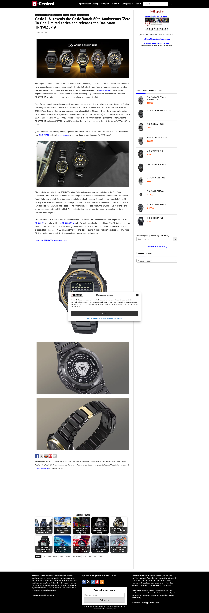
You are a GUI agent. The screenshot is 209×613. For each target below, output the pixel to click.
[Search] (171, 4)
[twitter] (88, 582)
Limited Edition (40, 15)
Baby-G (49, 15)
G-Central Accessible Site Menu (43, 595)
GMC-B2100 (44, 135)
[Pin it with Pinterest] (50, 456)
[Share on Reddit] (46, 456)
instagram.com (105, 90)
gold (84, 556)
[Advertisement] (82, 490)
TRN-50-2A (39, 223)
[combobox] (156, 260)
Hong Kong (92, 556)
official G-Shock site (42, 468)
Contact (112, 575)
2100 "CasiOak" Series (50, 556)
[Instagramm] (93, 582)
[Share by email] (55, 456)
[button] (137, 295)
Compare (105, 4)
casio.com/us (63, 135)
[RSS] (102, 582)
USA (100, 556)
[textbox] (157, 261)
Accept (104, 313)
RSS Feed (102, 575)
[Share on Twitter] (41, 456)
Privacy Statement (107, 318)
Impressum (118, 318)
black (61, 556)
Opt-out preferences (93, 318)
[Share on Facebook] (37, 456)
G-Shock (65, 15)
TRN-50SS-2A (68, 223)
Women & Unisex (83, 15)
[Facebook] (84, 582)
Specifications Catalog (88, 4)
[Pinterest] (97, 582)
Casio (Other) (57, 15)
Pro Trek (73, 15)
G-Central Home (153, 603)
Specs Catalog (89, 575)
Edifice (68, 556)
